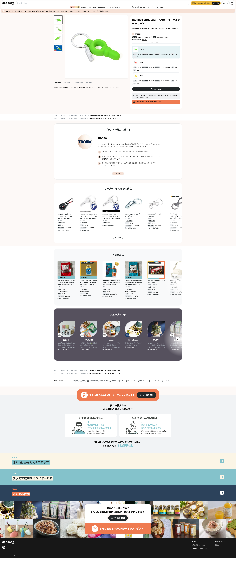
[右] (178, 217)
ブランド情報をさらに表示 (156, 42)
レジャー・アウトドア (148, 7)
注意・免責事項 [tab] (78, 83)
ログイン (225, 3)
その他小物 (83, 118)
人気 (73, 7)
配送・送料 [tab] (89, 83)
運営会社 (217, 545)
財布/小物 (74, 116)
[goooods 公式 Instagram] (3, 547)
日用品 (94, 7)
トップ (55, 116)
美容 (89, 7)
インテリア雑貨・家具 (112, 7)
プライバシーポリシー (220, 542)
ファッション (122, 7)
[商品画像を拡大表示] (96, 46)
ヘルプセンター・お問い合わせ (199, 548)
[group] (146, 395)
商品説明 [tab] (58, 82)
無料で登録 (62, 223)
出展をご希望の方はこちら (198, 545)
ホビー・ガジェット (160, 7)
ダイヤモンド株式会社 (144, 37)
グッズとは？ (195, 542)
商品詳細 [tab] (67, 83)
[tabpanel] (91, 87)
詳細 (166, 37)
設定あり (144, 39)
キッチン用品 (101, 7)
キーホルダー (83, 116)
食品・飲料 (84, 7)
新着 (78, 7)
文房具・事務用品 (137, 7)
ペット (128, 7)
